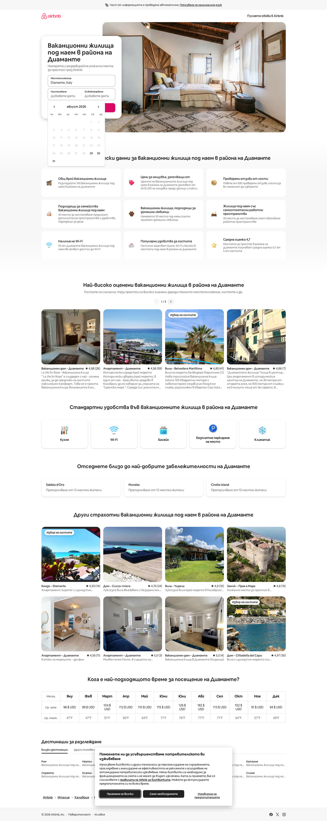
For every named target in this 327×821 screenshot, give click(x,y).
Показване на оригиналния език (201, 5)
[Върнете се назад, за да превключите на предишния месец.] (54, 107)
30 (98, 153)
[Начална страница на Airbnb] (51, 16)
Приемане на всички (120, 794)
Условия (99, 814)
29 (91, 153)
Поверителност (79, 814)
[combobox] (81, 82)
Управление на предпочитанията (207, 795)
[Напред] (171, 302)
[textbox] (64, 96)
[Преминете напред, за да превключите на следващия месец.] (98, 107)
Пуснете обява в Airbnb (265, 16)
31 (53, 161)
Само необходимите (163, 794)
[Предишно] (156, 302)
